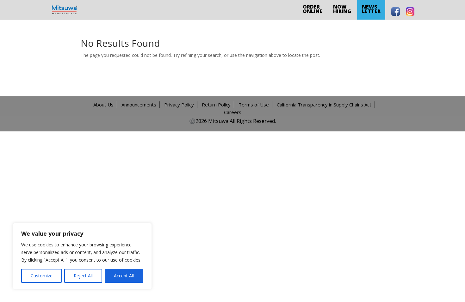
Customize (42, 276)
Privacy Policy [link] (179, 104)
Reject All (83, 276)
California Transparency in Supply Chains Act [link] (324, 104)
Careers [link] (232, 112)
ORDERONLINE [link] (312, 8)
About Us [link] (103, 104)
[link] (64, 9)
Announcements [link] (138, 104)
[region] (82, 256)
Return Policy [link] (216, 104)
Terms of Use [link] (254, 104)
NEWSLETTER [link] (371, 8)
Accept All (124, 276)
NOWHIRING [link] (342, 8)
